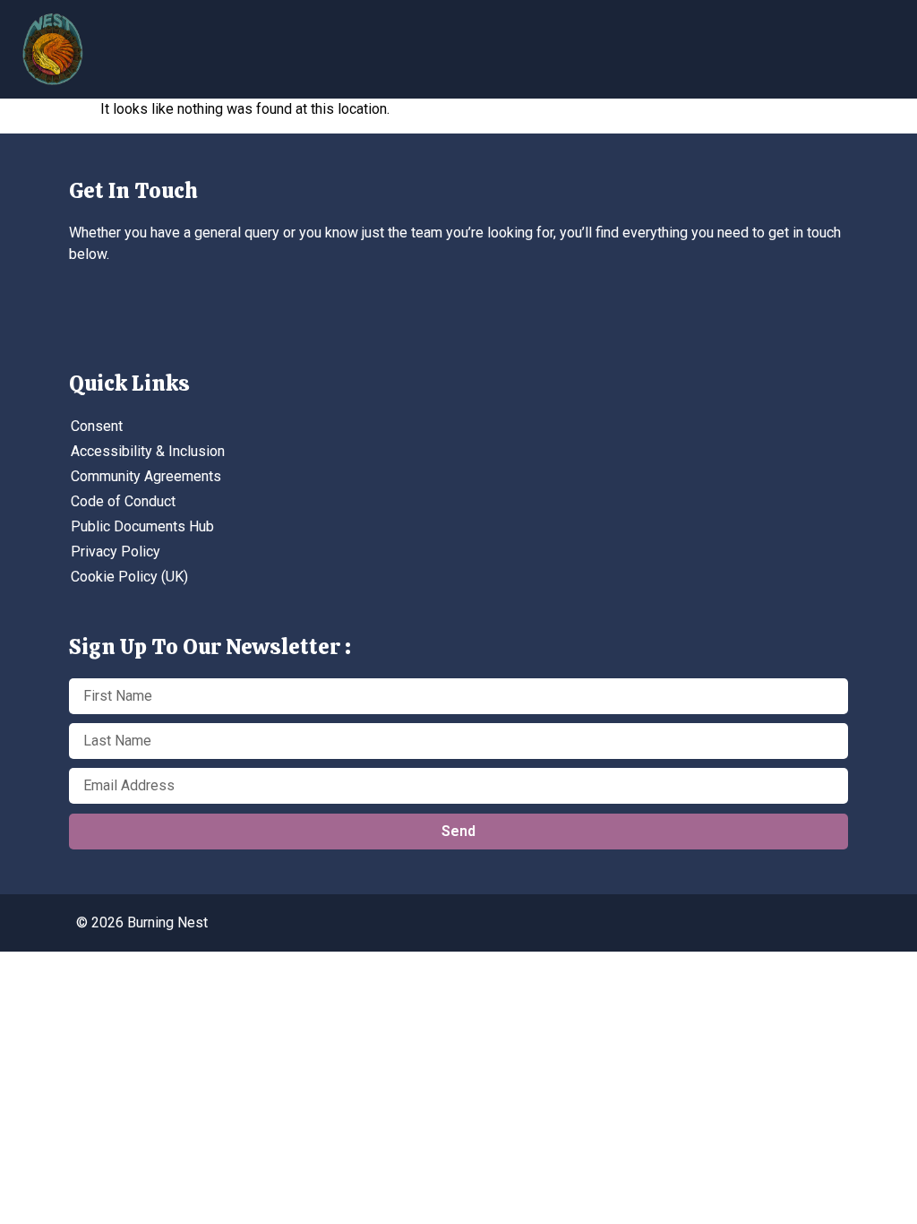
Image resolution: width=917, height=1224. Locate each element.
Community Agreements (146, 476)
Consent (97, 426)
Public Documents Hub (142, 526)
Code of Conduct (123, 501)
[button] (769, 42)
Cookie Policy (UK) (129, 576)
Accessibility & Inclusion (148, 451)
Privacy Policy (115, 551)
